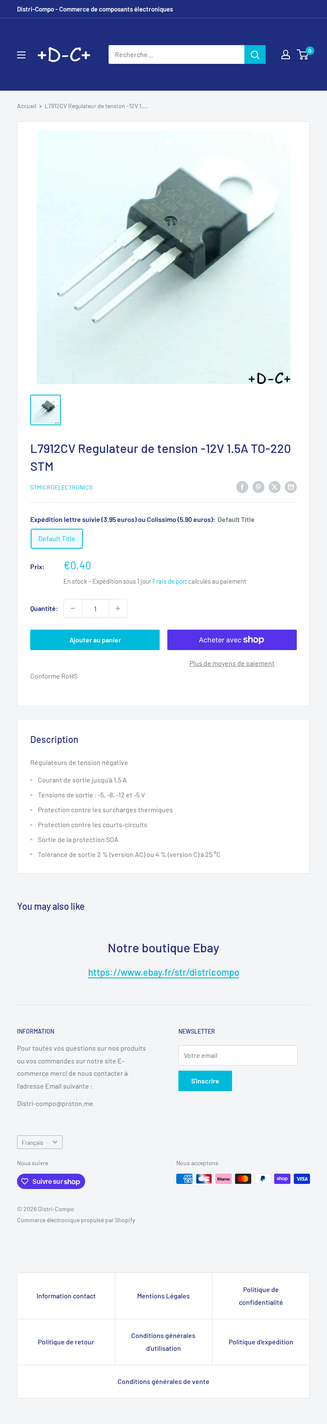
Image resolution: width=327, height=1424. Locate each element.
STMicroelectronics (61, 487)
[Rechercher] (255, 54)
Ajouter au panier (95, 640)
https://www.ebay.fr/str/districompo (163, 971)
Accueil (26, 105)
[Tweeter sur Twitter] (275, 486)
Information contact (66, 1296)
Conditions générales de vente (163, 1381)
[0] (303, 54)
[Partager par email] (291, 486)
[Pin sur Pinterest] (258, 486)
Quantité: (44, 608)
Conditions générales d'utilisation (163, 1341)
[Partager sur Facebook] (242, 486)
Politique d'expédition (261, 1342)
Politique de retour (66, 1342)
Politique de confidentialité (261, 1295)
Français (32, 1142)
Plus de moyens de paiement (232, 663)
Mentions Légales (163, 1296)
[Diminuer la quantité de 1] (73, 608)
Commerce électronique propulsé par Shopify (76, 1219)
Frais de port (169, 581)
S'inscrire (205, 1081)
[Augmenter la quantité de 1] (118, 608)
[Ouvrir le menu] (21, 55)
